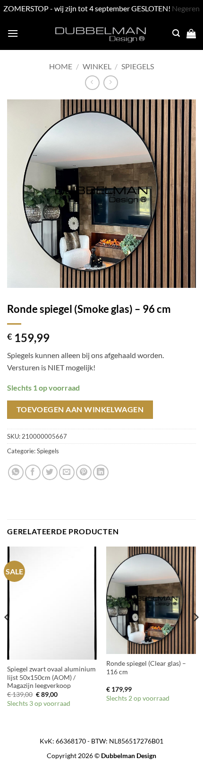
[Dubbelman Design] (101, 33)
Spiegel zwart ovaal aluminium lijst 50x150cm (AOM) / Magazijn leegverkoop (51, 677)
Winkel (97, 66)
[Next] (195, 636)
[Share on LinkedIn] (101, 472)
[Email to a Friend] (67, 472)
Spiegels (137, 66)
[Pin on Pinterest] (84, 472)
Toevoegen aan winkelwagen (80, 409)
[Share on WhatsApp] (16, 472)
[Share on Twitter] (50, 472)
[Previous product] (110, 82)
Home (60, 66)
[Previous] (7, 636)
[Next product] (92, 82)
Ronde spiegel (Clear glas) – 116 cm (146, 668)
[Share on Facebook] (33, 472)
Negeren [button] (186, 8)
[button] (12, 33)
